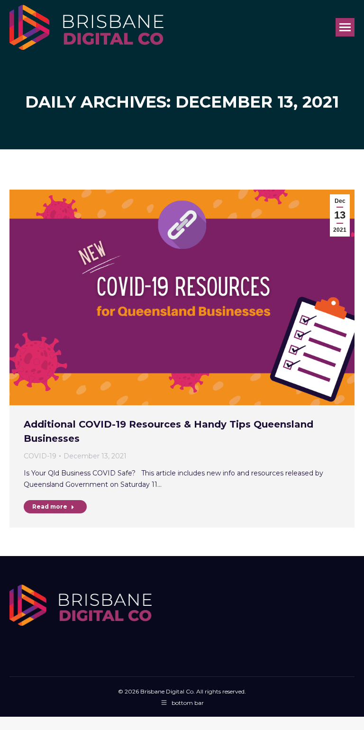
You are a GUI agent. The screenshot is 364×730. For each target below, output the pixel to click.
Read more (49, 506)
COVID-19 (40, 456)
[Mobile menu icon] (345, 27)
